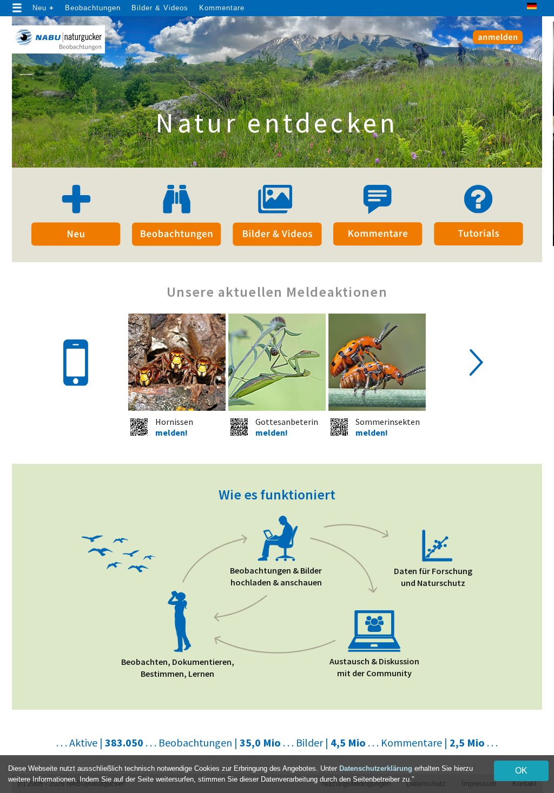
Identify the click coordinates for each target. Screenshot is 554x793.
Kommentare (222, 8)
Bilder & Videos (159, 8)
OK (521, 770)
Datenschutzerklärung (375, 768)
